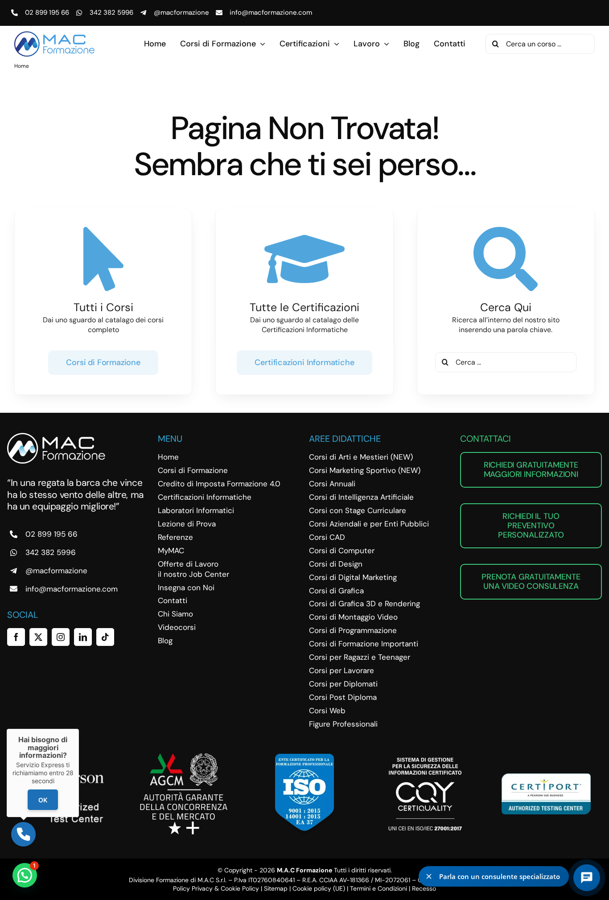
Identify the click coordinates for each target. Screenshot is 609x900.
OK (42, 800)
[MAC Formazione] (56, 436)
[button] (24, 875)
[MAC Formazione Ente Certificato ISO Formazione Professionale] (304, 757)
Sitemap (276, 888)
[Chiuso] (79, 729)
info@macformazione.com (271, 12)
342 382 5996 (111, 12)
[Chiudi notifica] (429, 876)
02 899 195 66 (47, 12)
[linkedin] (83, 637)
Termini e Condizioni (378, 888)
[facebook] (16, 637)
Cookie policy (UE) (318, 888)
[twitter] (38, 637)
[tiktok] (105, 637)
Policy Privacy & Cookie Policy (216, 888)
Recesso (424, 888)
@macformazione (181, 12)
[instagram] (61, 637)
